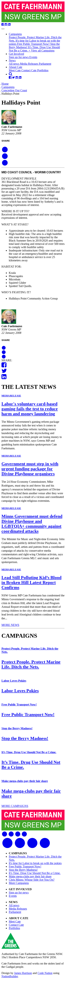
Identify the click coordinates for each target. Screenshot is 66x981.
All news (14, 63)
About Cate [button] (15, 67)
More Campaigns (19, 883)
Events (33, 57)
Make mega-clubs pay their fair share (24, 781)
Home (5, 83)
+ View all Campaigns (41, 50)
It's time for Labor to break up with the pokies (35, 863)
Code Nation (45, 973)
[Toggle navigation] (2, 28)
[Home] (33, 12)
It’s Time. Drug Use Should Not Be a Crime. (28, 752)
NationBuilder (9, 976)
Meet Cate (15, 70)
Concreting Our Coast (14, 90)
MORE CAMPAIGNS (14, 806)
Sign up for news (19, 57)
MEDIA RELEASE (11, 395)
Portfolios (42, 70)
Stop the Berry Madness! (16, 728)
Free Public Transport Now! (33, 43)
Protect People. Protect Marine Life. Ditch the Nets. (30, 664)
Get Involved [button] (16, 53)
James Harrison (23, 973)
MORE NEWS (10, 624)
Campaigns (7, 87)
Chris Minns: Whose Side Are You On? (31, 879)
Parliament (45, 63)
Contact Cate (29, 70)
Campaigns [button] (15, 34)
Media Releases (29, 63)
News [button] (12, 60)
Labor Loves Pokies (13, 680)
